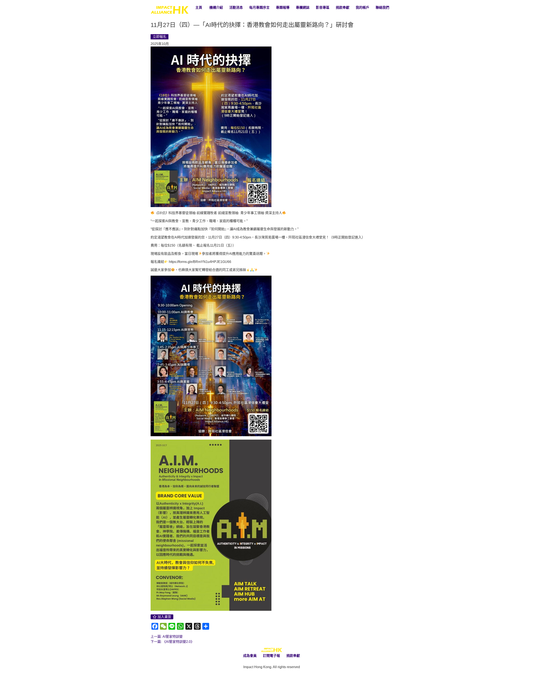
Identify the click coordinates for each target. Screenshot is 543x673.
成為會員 (250, 655)
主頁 (198, 7)
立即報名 (159, 36)
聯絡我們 (382, 7)
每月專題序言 (259, 7)
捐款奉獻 (342, 7)
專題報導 (283, 7)
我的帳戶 (362, 7)
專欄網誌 (302, 7)
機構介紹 (216, 7)
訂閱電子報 (271, 655)
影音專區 (322, 7)
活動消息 (236, 7)
